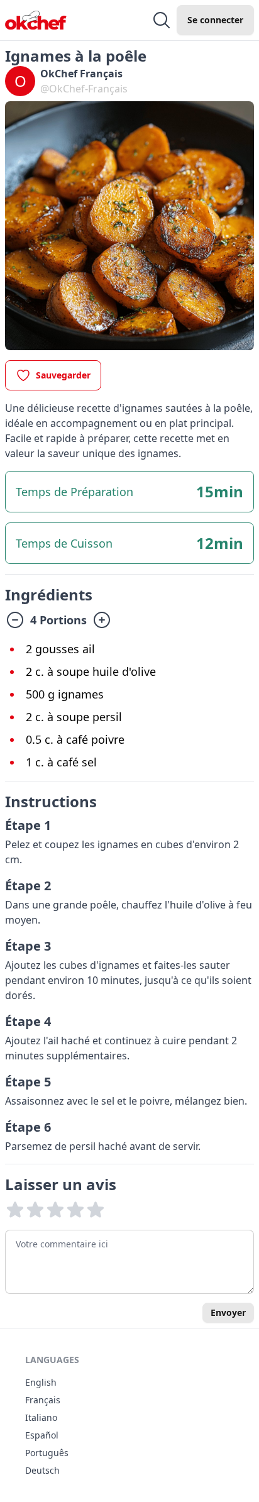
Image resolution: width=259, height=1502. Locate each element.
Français (42, 1400)
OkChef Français (81, 73)
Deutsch (42, 1470)
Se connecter (215, 20)
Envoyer (228, 1312)
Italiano (41, 1417)
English (41, 1382)
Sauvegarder (63, 375)
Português (47, 1453)
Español (41, 1435)
